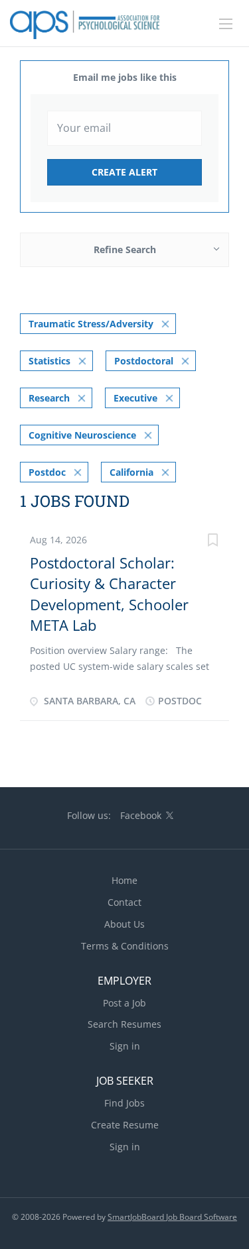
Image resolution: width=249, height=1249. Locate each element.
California (131, 472)
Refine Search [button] (125, 249)
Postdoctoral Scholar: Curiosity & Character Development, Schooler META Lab (109, 594)
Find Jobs (124, 1103)
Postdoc (47, 472)
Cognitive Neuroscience (82, 435)
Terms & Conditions (125, 946)
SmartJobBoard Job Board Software (172, 1216)
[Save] (212, 541)
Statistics (49, 360)
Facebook (140, 815)
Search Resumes (124, 1024)
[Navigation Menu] (225, 24)
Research (49, 398)
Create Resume (125, 1124)
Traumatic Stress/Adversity (91, 323)
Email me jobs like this (125, 77)
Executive (135, 398)
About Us (124, 924)
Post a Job (124, 1003)
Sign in (125, 1046)
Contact (124, 902)
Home (124, 880)
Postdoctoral (143, 360)
